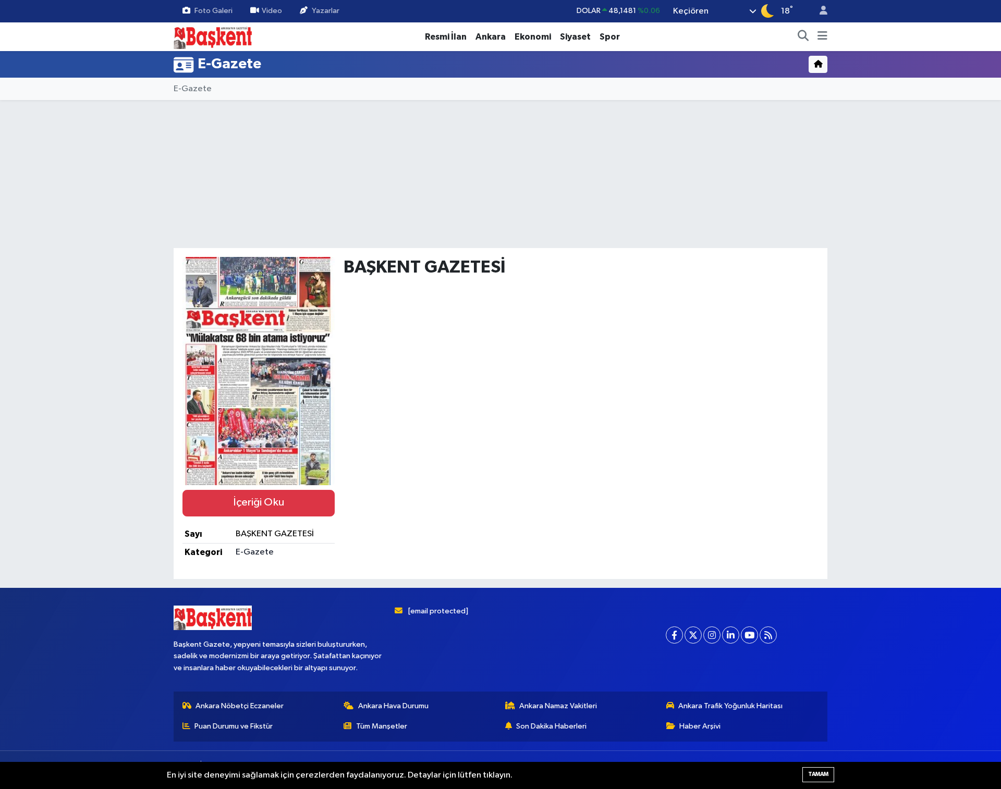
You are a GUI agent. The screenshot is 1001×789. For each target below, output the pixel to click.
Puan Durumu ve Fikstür (233, 726)
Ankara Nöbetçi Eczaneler (240, 706)
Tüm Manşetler (381, 726)
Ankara (490, 36)
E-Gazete (193, 88)
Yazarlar (325, 11)
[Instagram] (712, 635)
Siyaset (575, 36)
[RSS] (768, 635)
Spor (610, 36)
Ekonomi (533, 36)
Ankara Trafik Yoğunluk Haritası (730, 706)
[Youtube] (749, 635)
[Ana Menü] (822, 37)
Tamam (818, 774)
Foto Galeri (213, 11)
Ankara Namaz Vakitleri (558, 706)
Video (272, 11)
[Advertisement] (127, 265)
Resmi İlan (446, 36)
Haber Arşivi (700, 726)
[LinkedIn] (730, 635)
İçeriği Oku (258, 502)
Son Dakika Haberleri (551, 726)
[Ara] (803, 37)
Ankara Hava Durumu (393, 706)
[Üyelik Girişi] (819, 11)
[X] (693, 635)
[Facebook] (674, 635)
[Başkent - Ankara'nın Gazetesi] (213, 36)
